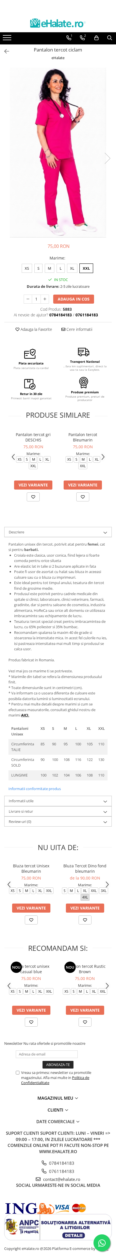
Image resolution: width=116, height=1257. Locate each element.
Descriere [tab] (16, 532)
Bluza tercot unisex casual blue (31, 969)
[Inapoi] (4, 51)
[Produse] (8, 39)
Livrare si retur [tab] (21, 811)
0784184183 (61, 1163)
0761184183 (61, 1171)
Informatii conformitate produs (34, 788)
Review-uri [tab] (20, 821)
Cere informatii (78, 329)
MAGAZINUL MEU (55, 1098)
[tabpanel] (58, 152)
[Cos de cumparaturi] (96, 38)
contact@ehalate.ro (61, 1179)
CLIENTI (56, 1110)
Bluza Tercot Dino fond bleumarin (84, 868)
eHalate (58, 57)
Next (107, 158)
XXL (86, 268)
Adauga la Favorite (35, 329)
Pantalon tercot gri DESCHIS (33, 437)
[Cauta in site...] (109, 38)
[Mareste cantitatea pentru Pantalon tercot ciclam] (45, 299)
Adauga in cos (74, 299)
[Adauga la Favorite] (33, 496)
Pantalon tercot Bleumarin (82, 437)
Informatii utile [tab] (21, 800)
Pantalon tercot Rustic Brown (85, 969)
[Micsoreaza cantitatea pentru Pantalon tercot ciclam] (28, 299)
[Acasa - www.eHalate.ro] (58, 23)
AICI (24, 715)
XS (27, 268)
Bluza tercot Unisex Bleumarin (31, 868)
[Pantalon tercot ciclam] (58, 152)
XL (72, 268)
